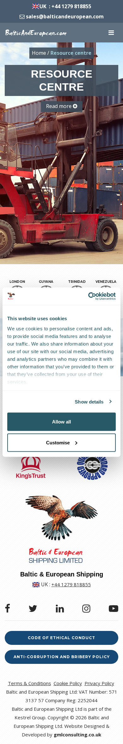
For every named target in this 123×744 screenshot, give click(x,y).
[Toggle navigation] (111, 32)
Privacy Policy (99, 683)
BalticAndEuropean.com (36, 32)
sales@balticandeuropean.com (65, 16)
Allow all (61, 421)
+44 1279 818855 (71, 6)
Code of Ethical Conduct (61, 637)
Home (39, 52)
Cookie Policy (68, 683)
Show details (89, 401)
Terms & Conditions (29, 683)
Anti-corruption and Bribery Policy (62, 656)
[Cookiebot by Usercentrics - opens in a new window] (88, 296)
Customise (58, 442)
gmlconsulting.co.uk (77, 734)
